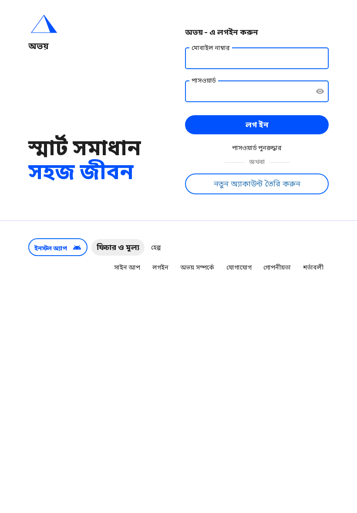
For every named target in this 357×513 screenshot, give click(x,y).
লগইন (160, 267)
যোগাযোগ (238, 267)
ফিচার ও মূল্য (118, 247)
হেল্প (156, 247)
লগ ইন (257, 124)
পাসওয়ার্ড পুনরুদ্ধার (256, 147)
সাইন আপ (127, 267)
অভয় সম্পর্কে (197, 267)
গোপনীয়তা (276, 267)
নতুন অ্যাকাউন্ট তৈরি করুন (257, 183)
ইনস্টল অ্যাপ (57, 247)
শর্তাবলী (313, 267)
